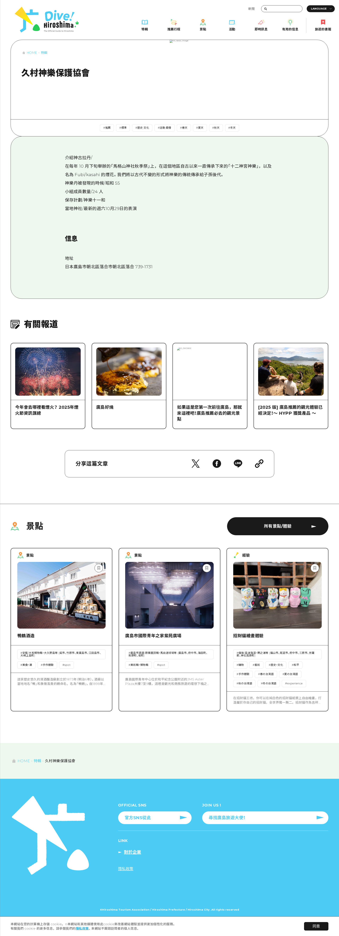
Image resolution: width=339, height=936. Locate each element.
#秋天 (216, 127)
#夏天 (200, 127)
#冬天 (232, 127)
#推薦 (107, 127)
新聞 (251, 9)
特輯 (44, 53)
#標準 (123, 127)
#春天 (184, 127)
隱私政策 (82, 928)
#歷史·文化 (142, 127)
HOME (32, 53)
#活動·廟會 (164, 127)
